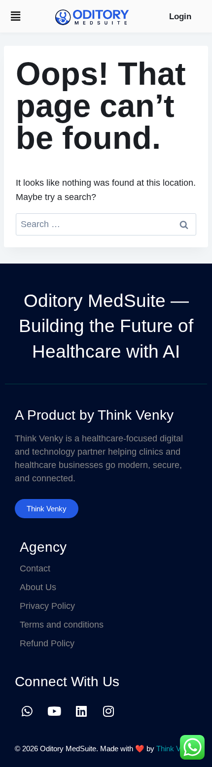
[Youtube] (54, 711)
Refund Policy (47, 643)
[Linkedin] (81, 711)
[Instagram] (108, 711)
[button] (15, 16)
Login (180, 16)
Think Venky (176, 748)
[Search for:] (106, 224)
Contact (35, 568)
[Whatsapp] (27, 711)
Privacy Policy (47, 606)
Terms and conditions (62, 625)
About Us (38, 587)
